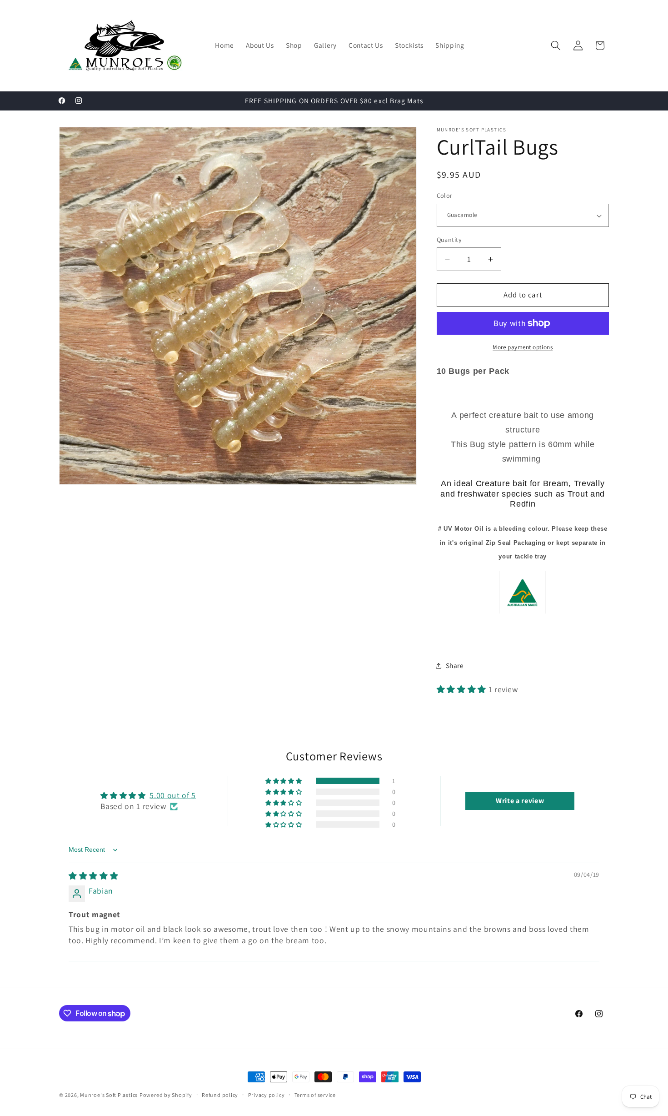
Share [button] (455, 665)
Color (445, 195)
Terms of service (315, 1094)
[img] (93, 875)
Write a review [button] (520, 800)
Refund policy (220, 1094)
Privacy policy (266, 1094)
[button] (556, 45)
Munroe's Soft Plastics (109, 1094)
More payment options (523, 347)
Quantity (449, 239)
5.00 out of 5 (173, 795)
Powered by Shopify (166, 1094)
